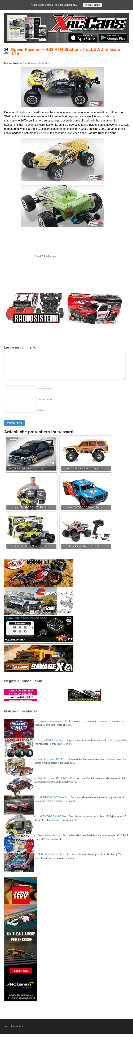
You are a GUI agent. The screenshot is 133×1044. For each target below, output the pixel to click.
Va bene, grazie (92, 5)
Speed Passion (30, 63)
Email (45, 399)
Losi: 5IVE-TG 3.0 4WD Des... (53, 816)
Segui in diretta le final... (50, 835)
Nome (45, 389)
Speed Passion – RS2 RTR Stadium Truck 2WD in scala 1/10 (65, 51)
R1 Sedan (21, 112)
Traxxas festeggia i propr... (51, 721)
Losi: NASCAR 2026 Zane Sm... (54, 797)
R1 (86, 124)
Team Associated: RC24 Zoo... (53, 759)
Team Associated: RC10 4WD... (53, 778)
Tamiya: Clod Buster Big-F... (52, 740)
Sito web (41, 410)
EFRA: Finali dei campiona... (52, 854)
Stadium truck (44, 63)
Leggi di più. (70, 4)
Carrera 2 (43, 133)
